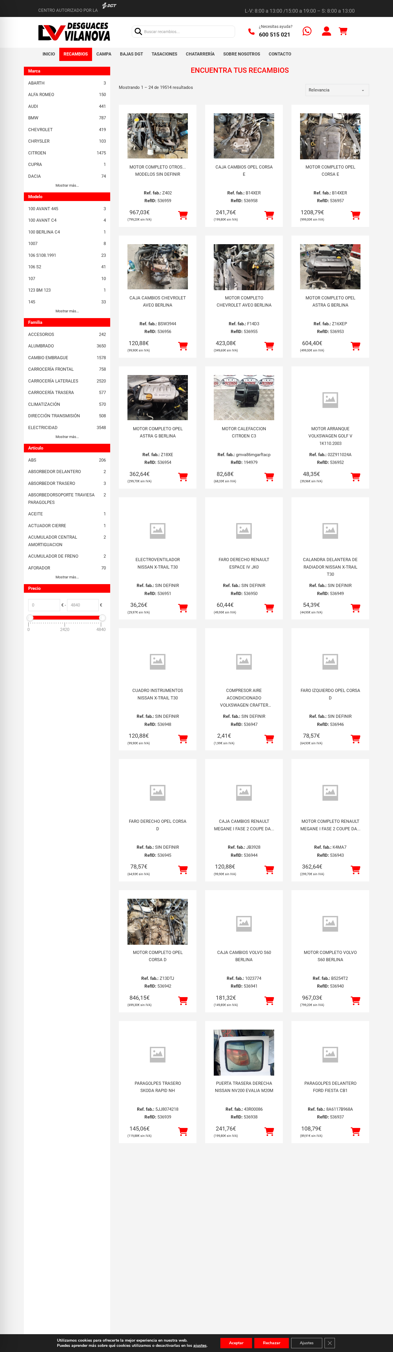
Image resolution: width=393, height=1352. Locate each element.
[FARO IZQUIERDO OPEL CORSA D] (330, 662)
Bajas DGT (131, 54)
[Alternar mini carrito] (343, 31)
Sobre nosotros (241, 54)
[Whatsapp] (307, 31)
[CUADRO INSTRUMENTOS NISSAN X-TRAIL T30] (157, 662)
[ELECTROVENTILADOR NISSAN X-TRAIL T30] (157, 531)
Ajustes (307, 1343)
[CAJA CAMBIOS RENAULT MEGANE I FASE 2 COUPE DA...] (244, 793)
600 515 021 (274, 34)
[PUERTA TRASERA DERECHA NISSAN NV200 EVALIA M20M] (244, 1070)
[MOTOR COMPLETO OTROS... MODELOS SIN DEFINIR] (157, 136)
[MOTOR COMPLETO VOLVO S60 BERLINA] (330, 924)
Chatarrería (200, 54)
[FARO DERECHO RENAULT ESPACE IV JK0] (244, 531)
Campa (103, 54)
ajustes (200, 1345)
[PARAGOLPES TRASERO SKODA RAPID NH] (157, 1055)
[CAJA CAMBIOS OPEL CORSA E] (244, 136)
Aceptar (236, 1343)
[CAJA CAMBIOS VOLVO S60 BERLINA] (244, 924)
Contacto (280, 54)
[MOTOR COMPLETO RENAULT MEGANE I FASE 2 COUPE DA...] (330, 793)
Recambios (76, 54)
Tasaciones (164, 54)
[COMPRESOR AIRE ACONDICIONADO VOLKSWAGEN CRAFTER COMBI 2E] (244, 662)
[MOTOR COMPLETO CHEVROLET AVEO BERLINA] (244, 284)
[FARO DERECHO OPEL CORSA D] (157, 793)
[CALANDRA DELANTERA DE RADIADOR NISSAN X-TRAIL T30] (330, 531)
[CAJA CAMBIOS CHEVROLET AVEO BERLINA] (157, 267)
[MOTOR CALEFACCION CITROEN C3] (244, 397)
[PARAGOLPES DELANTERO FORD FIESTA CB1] (330, 1055)
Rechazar (271, 1343)
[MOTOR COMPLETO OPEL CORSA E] (330, 153)
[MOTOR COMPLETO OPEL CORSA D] (157, 939)
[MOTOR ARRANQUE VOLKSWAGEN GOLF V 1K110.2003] (330, 400)
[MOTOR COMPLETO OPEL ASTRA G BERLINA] (330, 267)
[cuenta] (326, 31)
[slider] (29, 617)
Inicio (49, 54)
